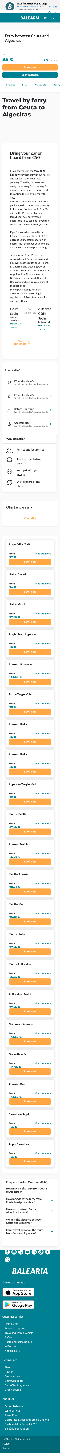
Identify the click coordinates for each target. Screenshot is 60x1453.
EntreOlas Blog (14, 1380)
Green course (13, 1389)
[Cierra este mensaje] (2, 7)
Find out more (43, 553)
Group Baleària (14, 1406)
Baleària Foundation (17, 1428)
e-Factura (10, 1346)
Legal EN (6, 1444)
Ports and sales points (18, 1341)
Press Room (12, 1415)
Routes (9, 1371)
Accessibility (12, 1350)
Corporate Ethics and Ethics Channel (27, 1419)
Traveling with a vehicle (19, 1332)
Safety (9, 1337)
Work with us (12, 1410)
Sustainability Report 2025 (21, 1424)
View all (29, 518)
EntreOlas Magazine (17, 1385)
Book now (30, 67)
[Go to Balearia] (30, 17)
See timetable (30, 74)
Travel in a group (15, 1328)
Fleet (8, 1367)
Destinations (12, 1376)
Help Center (12, 1324)
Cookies (5, 1448)
